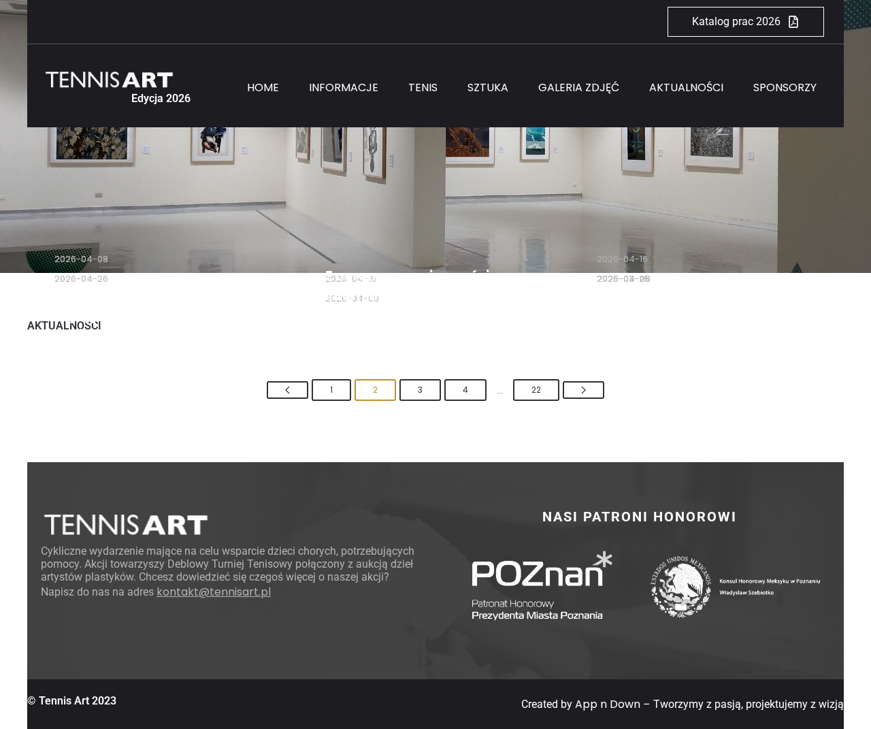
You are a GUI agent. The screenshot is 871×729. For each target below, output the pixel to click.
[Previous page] (287, 390)
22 (536, 389)
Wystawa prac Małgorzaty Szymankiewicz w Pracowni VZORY (143, 315)
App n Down (607, 704)
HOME (263, 87)
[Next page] (583, 390)
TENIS (423, 87)
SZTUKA (487, 87)
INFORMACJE (343, 87)
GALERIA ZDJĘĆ (578, 87)
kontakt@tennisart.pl (214, 592)
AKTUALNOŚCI (686, 87)
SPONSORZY (785, 87)
